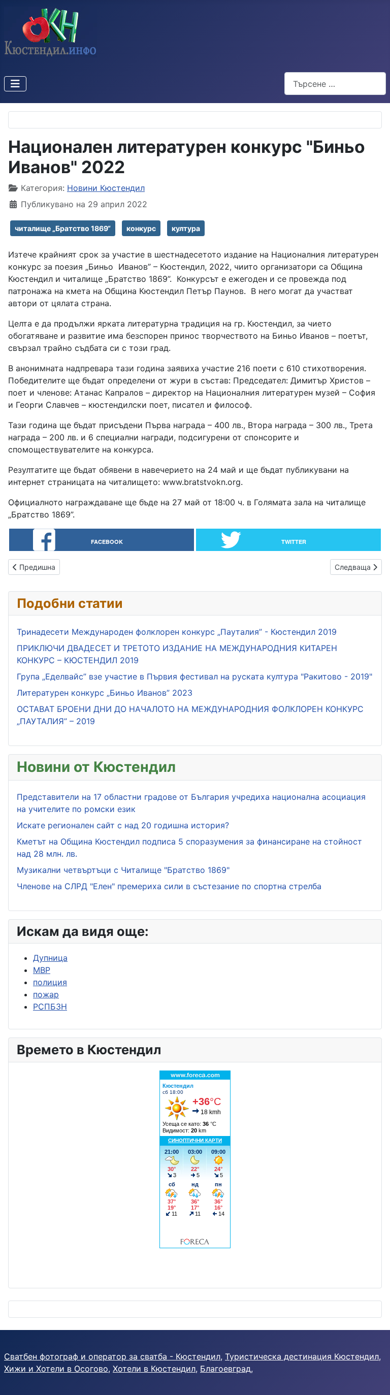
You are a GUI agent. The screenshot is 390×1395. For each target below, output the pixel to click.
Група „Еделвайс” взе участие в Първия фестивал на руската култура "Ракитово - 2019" (194, 676)
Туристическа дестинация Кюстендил (302, 1356)
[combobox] (335, 83)
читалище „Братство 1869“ (63, 228)
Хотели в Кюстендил (154, 1369)
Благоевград (225, 1369)
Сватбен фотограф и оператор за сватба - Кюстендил (112, 1356)
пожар (46, 994)
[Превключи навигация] (15, 83)
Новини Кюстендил (106, 188)
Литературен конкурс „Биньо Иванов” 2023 (104, 693)
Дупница (50, 958)
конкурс (141, 228)
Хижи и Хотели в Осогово (56, 1369)
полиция (50, 982)
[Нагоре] (372, 1376)
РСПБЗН (50, 1006)
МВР (41, 970)
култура (186, 228)
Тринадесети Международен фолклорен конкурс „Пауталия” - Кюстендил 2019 (177, 632)
